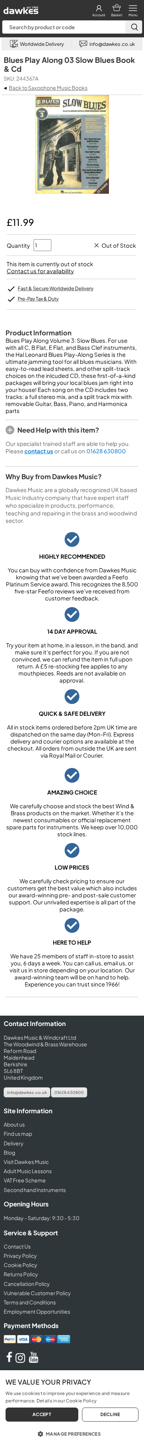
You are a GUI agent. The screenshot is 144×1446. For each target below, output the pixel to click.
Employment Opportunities (37, 1311)
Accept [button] (41, 1414)
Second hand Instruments (35, 1189)
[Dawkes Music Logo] (20, 8)
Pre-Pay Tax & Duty (38, 299)
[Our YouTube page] (33, 1360)
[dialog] (72, 1408)
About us (14, 1124)
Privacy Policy (20, 1255)
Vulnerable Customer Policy (37, 1293)
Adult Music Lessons (28, 1171)
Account (98, 15)
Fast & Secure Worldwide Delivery (55, 288)
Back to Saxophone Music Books (48, 87)
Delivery (14, 1143)
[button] (72, 1433)
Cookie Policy (20, 1265)
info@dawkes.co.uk (27, 1092)
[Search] (134, 27)
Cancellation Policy (27, 1283)
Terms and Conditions (30, 1302)
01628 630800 (106, 450)
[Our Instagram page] (21, 1360)
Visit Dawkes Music (26, 1161)
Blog (9, 1152)
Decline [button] (110, 1414)
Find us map (18, 1133)
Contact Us (17, 1246)
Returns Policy (21, 1274)
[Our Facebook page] (9, 1360)
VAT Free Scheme (25, 1180)
